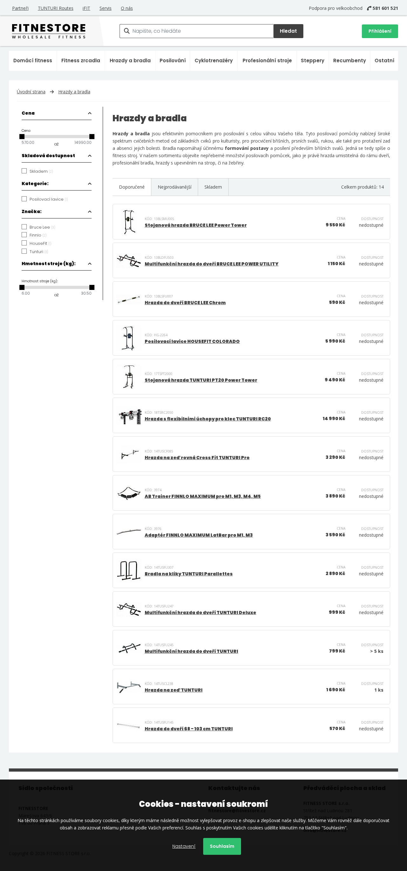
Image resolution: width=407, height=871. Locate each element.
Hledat (288, 31)
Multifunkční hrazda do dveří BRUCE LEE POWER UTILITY (212, 264)
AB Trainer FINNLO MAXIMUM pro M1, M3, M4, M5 (203, 496)
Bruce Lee (42, 227)
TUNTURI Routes (55, 8)
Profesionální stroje (267, 60)
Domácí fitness (32, 60)
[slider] (21, 136)
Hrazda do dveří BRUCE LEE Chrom (185, 302)
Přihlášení (380, 31)
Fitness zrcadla (80, 60)
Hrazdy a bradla (130, 60)
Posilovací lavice (49, 199)
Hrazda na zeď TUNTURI (174, 690)
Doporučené (132, 187)
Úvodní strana (31, 92)
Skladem (41, 171)
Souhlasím (222, 846)
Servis (106, 8)
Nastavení (184, 846)
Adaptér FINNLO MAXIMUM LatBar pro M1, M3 (199, 535)
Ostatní (384, 60)
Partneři (20, 8)
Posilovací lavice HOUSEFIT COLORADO (192, 341)
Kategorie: (35, 183)
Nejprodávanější (174, 187)
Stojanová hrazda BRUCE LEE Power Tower (196, 225)
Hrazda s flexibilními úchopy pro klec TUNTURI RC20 (208, 419)
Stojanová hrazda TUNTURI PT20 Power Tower (201, 380)
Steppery (312, 60)
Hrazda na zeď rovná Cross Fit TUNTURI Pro (197, 457)
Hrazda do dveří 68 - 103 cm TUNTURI (189, 729)
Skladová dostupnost (48, 155)
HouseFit (41, 243)
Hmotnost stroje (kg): (49, 263)
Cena (28, 113)
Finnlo (38, 235)
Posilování (173, 60)
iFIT (86, 8)
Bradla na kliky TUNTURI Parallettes (189, 574)
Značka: (32, 211)
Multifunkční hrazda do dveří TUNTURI (191, 651)
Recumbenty (349, 60)
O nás (127, 8)
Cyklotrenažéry (214, 60)
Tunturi (39, 251)
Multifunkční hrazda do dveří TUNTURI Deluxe (200, 612)
